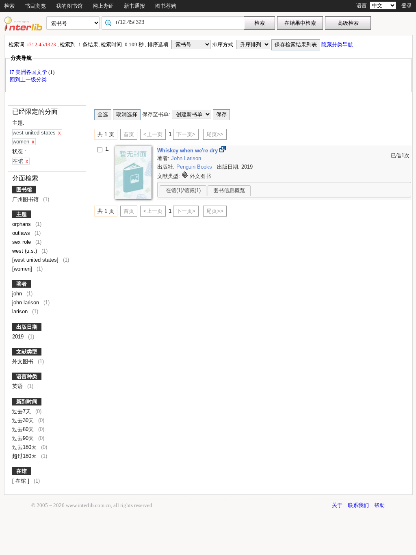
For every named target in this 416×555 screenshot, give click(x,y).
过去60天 (23, 429)
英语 (18, 386)
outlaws (22, 233)
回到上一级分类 (28, 79)
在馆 (21, 471)
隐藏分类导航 (337, 44)
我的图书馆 (69, 6)
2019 (18, 337)
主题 (21, 214)
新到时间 (26, 402)
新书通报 (134, 6)
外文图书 (23, 361)
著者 (21, 284)
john (18, 294)
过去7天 (22, 411)
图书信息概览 (229, 190)
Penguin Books (195, 167)
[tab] (183, 190)
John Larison (186, 158)
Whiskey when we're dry (188, 150)
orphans (22, 224)
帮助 (379, 505)
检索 (9, 6)
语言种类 (26, 376)
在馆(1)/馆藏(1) (183, 190)
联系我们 (358, 505)
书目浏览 (35, 6)
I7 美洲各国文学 (29, 72)
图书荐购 (165, 6)
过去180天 (25, 447)
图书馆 (24, 189)
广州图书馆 (26, 199)
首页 (129, 134)
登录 (406, 5)
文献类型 (26, 352)
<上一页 (152, 134)
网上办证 (103, 6)
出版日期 (26, 327)
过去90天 (23, 438)
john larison (26, 302)
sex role (22, 242)
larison (20, 311)
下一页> (185, 134)
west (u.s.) (25, 251)
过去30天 (23, 420)
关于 (337, 505)
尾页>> (214, 134)
